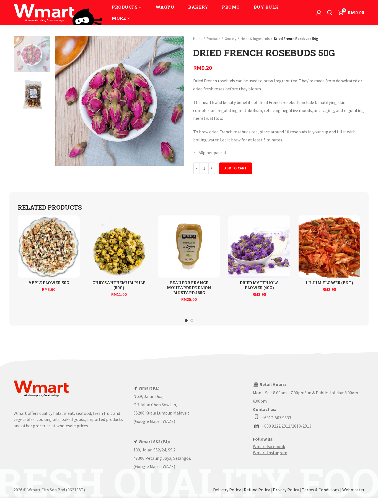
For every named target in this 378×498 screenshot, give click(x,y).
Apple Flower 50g (48, 282)
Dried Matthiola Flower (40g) (259, 285)
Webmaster (353, 489)
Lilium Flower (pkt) (329, 282)
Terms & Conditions (320, 489)
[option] (32, 54)
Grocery (230, 38)
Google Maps (147, 421)
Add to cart (235, 168)
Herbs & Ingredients (255, 38)
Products (213, 38)
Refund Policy (257, 489)
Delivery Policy (227, 489)
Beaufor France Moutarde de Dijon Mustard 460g (189, 287)
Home (197, 38)
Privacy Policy (286, 489)
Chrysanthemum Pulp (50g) (119, 285)
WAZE (168, 421)
